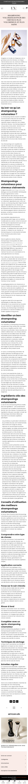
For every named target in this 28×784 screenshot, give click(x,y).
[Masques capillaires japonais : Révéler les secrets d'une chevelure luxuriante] (21, 707)
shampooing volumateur (19, 67)
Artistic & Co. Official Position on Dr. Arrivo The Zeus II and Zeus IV (13, 746)
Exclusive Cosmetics (14, 690)
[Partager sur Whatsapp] (17, 701)
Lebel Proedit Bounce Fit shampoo (13, 261)
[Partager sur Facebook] (11, 701)
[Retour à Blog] (14, 707)
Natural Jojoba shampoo (8, 244)
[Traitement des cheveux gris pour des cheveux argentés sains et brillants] (6, 707)
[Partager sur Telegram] (14, 701)
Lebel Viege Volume (17, 190)
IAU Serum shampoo (17, 243)
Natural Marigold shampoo (11, 245)
